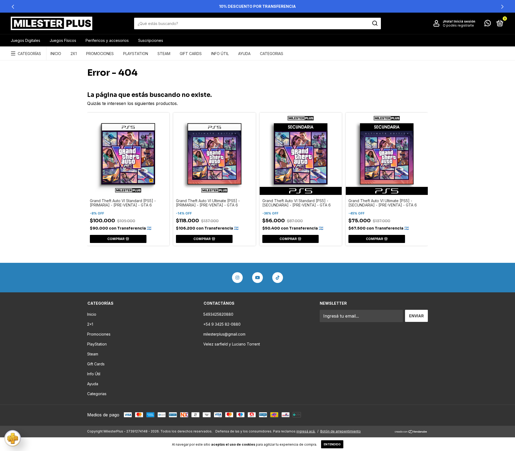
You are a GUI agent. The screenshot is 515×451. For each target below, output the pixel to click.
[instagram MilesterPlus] (237, 277)
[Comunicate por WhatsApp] (488, 24)
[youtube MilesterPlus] (257, 277)
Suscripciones (150, 40)
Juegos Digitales (25, 40)
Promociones (100, 53)
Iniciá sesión (464, 21)
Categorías (29, 53)
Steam (163, 53)
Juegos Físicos (63, 40)
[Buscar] (374, 23)
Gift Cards (191, 53)
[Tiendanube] (411, 432)
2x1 (74, 53)
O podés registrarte (458, 25)
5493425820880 (218, 314)
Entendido (332, 444)
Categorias (271, 53)
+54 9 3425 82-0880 (222, 324)
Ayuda (244, 53)
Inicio (55, 53)
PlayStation (135, 53)
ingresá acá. (305, 431)
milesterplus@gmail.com (224, 334)
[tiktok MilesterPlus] (277, 277)
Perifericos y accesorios (107, 40)
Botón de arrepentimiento (340, 431)
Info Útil (220, 53)
